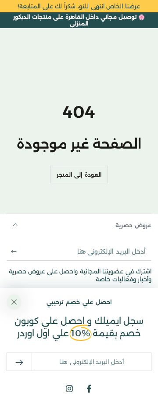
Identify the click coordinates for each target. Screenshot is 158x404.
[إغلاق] (14, 302)
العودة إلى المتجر (79, 174)
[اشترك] (12, 252)
